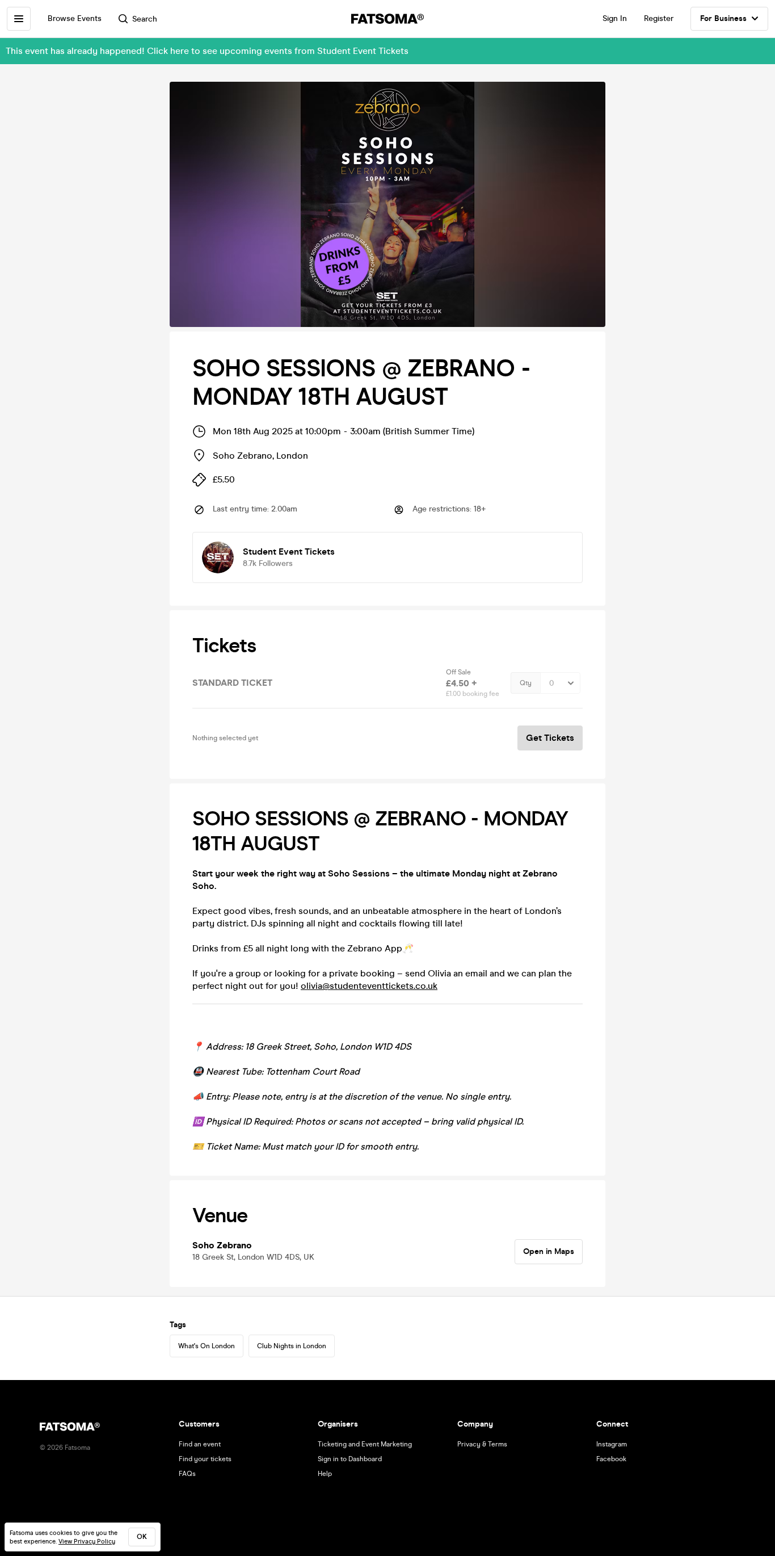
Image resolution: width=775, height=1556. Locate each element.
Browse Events (75, 18)
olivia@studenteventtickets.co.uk (369, 985)
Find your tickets (205, 1459)
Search (144, 19)
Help (325, 1474)
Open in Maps (548, 1251)
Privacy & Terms (482, 1444)
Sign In (615, 18)
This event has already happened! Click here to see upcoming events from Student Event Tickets (207, 50)
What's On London (206, 1346)
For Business (723, 18)
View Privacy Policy (86, 1541)
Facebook (611, 1459)
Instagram (611, 1444)
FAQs (187, 1474)
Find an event (200, 1444)
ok (142, 1537)
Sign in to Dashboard (350, 1459)
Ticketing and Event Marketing (365, 1444)
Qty (526, 683)
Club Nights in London (291, 1346)
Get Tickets (550, 737)
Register (658, 18)
